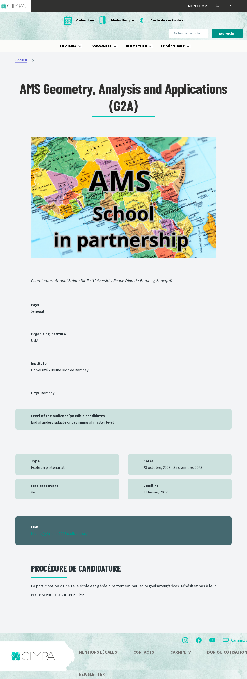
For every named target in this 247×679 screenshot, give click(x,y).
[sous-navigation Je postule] (153, 46)
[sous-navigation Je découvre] (191, 46)
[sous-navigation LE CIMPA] (82, 46)
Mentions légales (98, 652)
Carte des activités (166, 20)
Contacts (143, 652)
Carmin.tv (239, 640)
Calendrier (85, 20)
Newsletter (92, 675)
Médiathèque (122, 20)
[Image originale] (123, 197)
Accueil (21, 60)
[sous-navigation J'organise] (118, 46)
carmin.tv (180, 652)
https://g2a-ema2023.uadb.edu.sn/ (59, 533)
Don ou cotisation (227, 652)
